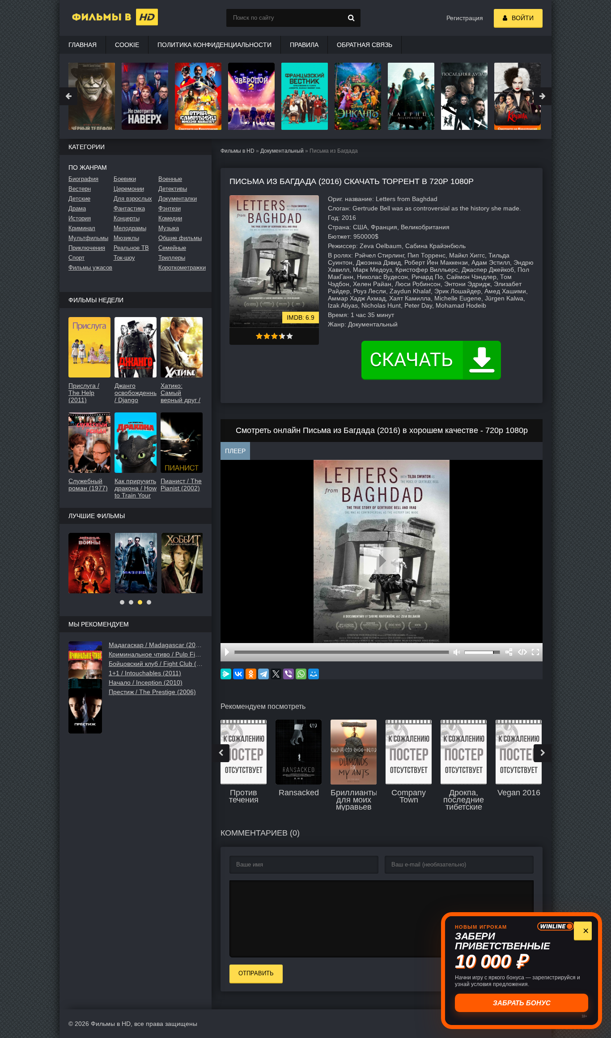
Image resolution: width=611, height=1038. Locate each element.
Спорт (76, 257)
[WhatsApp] (301, 674)
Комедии (170, 218)
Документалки (177, 198)
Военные (170, 179)
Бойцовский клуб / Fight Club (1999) (156, 663)
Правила (304, 44)
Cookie (127, 44)
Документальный (282, 151)
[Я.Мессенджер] (226, 674)
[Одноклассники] (251, 674)
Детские (79, 198)
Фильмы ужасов (90, 267)
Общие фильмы (180, 238)
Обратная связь (364, 44)
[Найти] (352, 18)
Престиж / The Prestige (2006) (152, 691)
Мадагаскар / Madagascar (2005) (156, 644)
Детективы (172, 188)
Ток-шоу (124, 257)
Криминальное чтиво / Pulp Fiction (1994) (156, 654)
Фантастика (129, 208)
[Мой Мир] (313, 674)
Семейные (172, 247)
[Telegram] (263, 674)
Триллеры (171, 257)
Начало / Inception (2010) (145, 682)
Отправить (256, 973)
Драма (77, 208)
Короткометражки (180, 267)
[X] (276, 674)
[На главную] (104, 18)
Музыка (168, 228)
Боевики (125, 179)
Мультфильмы (88, 238)
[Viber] (288, 674)
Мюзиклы (126, 238)
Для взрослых (133, 198)
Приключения (86, 247)
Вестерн (79, 188)
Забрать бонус (522, 1003)
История (79, 218)
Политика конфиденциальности (214, 44)
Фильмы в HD (238, 151)
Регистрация (464, 17)
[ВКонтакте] (238, 674)
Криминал (81, 228)
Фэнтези (169, 208)
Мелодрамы (130, 228)
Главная (82, 44)
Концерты (127, 218)
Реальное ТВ (131, 247)
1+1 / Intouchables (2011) (145, 673)
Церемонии (129, 188)
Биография (83, 179)
